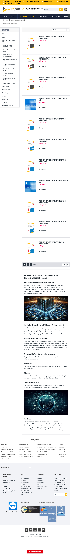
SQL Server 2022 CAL (24, 447)
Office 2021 (4, 444)
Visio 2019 (62, 449)
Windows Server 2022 (7, 449)
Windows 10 (62, 454)
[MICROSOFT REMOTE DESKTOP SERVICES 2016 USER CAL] (30, 104)
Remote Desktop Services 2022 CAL (46, 447)
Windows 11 (62, 451)
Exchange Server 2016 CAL (44, 444)
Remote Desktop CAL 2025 (9, 64)
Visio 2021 (62, 447)
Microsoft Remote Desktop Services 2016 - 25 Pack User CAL (52, 161)
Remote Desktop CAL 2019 (9, 74)
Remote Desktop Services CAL (9, 60)
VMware (61, 456)
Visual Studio (5, 86)
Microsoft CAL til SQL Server (8, 50)
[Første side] (24, 264)
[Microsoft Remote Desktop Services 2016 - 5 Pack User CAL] (30, 125)
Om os (39, 484)
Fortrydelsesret (25, 490)
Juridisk (40, 478)
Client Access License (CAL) (8, 41)
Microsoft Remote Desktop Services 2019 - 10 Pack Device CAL (52, 58)
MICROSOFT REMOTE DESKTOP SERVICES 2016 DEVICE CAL (53, 181)
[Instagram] (43, 530)
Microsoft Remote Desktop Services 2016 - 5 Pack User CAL (52, 119)
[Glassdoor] (35, 530)
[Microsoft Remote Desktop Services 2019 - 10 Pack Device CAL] (30, 63)
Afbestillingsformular (26, 492)
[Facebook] (26, 530)
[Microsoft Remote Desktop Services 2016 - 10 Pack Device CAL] (30, 228)
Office (3, 34)
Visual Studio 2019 (42, 454)
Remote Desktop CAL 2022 (9, 69)
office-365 (40, 480)
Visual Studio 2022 (42, 451)
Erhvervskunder (25, 478)
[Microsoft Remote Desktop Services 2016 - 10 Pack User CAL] (30, 145)
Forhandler (24, 480)
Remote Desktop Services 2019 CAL (46, 449)
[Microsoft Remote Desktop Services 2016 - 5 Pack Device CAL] (30, 207)
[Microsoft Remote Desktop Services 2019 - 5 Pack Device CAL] (30, 43)
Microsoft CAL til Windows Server (7, 45)
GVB (22, 494)
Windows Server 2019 (7, 451)
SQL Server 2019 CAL (24, 449)
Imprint (40, 488)
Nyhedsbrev (41, 482)
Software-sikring (25, 482)
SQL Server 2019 (23, 444)
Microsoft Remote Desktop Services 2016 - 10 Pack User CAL (52, 140)
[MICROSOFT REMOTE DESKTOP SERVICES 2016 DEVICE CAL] (30, 186)
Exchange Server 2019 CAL (26, 456)
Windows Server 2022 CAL (8, 454)
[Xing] (31, 530)
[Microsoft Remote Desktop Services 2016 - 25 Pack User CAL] (30, 166)
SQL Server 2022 (5, 459)
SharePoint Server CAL (8, 83)
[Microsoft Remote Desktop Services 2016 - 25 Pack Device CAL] (30, 248)
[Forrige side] (28, 264)
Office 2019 (4, 447)
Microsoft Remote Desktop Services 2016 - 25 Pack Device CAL (52, 243)
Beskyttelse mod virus (8, 106)
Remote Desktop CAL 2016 (9, 79)
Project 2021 (40, 456)
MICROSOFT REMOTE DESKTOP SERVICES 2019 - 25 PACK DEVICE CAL (52, 78)
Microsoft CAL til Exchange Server (7, 55)
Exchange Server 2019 (25, 451)
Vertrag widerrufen (36, 551)
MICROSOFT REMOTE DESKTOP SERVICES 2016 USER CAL (53, 99)
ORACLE (4, 102)
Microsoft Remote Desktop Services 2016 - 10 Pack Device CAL (52, 222)
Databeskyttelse (42, 486)
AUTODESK (5, 99)
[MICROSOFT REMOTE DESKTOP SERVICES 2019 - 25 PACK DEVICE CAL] (30, 84)
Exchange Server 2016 (25, 454)
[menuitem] (62, 2)
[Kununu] (39, 530)
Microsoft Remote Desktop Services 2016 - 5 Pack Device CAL (52, 202)
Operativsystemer (7, 93)
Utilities (4, 96)
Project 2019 (62, 444)
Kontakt (23, 484)
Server (3, 37)
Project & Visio (6, 89)
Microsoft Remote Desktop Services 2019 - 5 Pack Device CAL (52, 37)
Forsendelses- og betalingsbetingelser (26, 487)
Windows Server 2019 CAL (8, 456)
